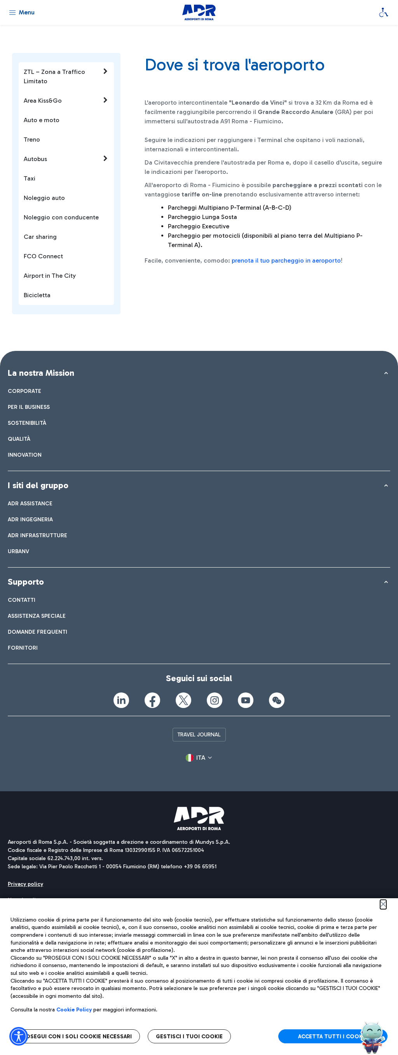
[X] (183, 700)
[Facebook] (152, 700)
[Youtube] (245, 700)
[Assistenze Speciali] (383, 12)
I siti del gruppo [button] (38, 485)
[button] (199, 757)
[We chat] (277, 700)
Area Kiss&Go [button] (43, 100)
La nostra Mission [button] (41, 373)
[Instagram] (214, 700)
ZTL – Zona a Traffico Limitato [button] (54, 76)
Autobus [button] (35, 159)
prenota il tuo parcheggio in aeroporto (286, 260)
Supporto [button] (26, 582)
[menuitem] (24, 391)
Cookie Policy (74, 1009)
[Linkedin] (121, 700)
